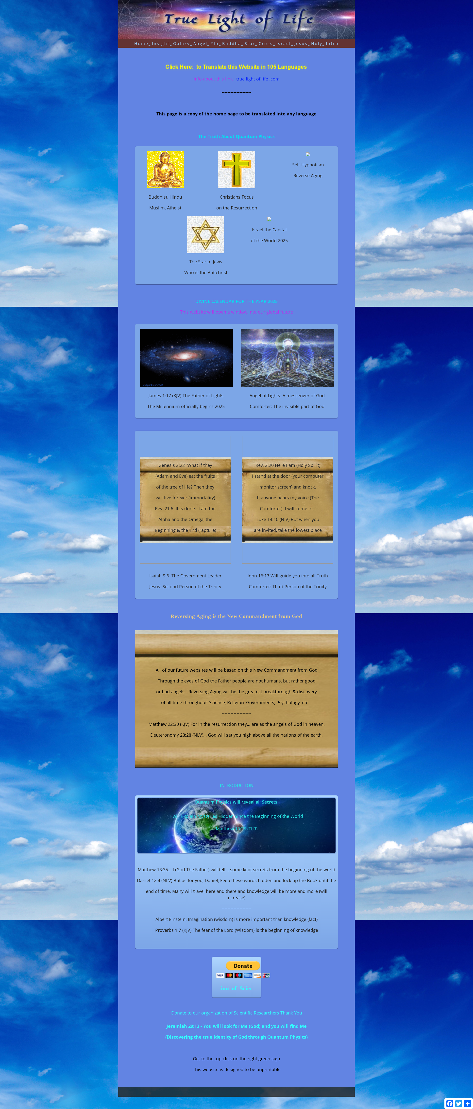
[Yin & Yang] (308, 154)
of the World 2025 (269, 240)
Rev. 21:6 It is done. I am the (185, 508)
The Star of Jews (205, 262)
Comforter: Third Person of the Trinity (288, 586)
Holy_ (318, 43)
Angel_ (201, 43)
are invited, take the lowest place (288, 530)
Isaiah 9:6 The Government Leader (185, 576)
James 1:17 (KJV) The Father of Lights (186, 395)
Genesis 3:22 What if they (185, 465)
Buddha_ (233, 43)
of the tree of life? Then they (185, 487)
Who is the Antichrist (205, 272)
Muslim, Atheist (165, 208)
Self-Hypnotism (308, 165)
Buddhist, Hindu (165, 197)
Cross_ (267, 43)
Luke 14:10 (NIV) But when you (287, 519)
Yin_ (216, 43)
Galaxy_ (182, 43)
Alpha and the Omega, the (185, 519)
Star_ (251, 43)
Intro (332, 43)
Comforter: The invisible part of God (287, 406)
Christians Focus (237, 197)
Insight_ (162, 43)
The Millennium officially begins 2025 (186, 406)
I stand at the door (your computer (287, 476)
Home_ (142, 43)
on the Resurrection (236, 208)
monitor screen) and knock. (287, 487)
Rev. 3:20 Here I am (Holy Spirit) (287, 465)
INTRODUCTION (236, 785)
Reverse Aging (307, 175)
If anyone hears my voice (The (288, 498)
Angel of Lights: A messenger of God (287, 395)
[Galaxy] (187, 357)
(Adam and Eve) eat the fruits (185, 476)
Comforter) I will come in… (288, 508)
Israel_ (284, 43)
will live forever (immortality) (185, 498)
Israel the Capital (269, 230)
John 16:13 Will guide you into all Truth (288, 576)
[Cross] (236, 169)
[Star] (205, 234)
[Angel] (288, 357)
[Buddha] (165, 169)
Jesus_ (302, 43)
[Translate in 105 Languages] (236, 66)
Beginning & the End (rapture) (185, 530)
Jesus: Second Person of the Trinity (185, 586)
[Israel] (269, 219)
